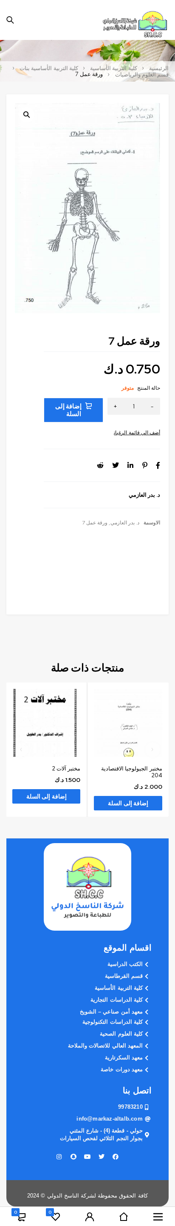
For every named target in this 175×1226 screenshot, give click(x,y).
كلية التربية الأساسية (113, 68)
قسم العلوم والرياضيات (142, 75)
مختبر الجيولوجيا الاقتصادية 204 (131, 772)
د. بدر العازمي (124, 522)
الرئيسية (159, 68)
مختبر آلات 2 (66, 768)
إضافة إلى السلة (68, 410)
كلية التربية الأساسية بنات (49, 68)
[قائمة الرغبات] (137, 432)
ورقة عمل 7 (94, 522)
